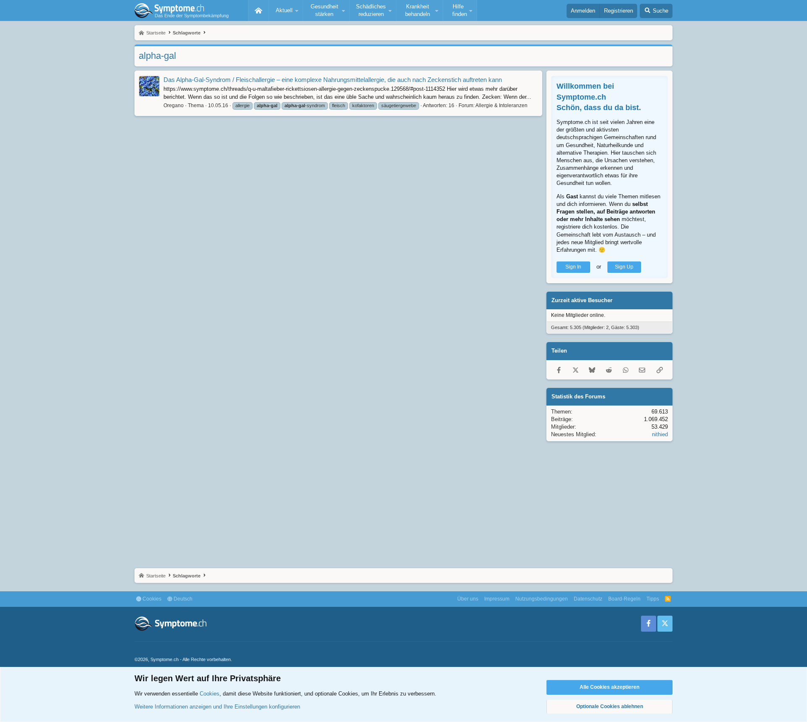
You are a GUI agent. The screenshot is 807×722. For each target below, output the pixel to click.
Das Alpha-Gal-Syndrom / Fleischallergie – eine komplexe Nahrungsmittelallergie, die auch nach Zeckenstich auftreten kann (333, 79)
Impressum (496, 599)
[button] (286, 10)
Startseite (258, 10)
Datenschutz (588, 599)
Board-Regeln (624, 599)
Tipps (652, 599)
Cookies (151, 599)
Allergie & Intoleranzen (501, 105)
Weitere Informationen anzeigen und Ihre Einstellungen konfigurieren (217, 707)
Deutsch (182, 599)
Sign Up (624, 267)
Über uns (467, 599)
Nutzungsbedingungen (541, 599)
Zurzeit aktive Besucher (581, 300)
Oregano (174, 105)
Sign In (573, 267)
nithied (660, 434)
